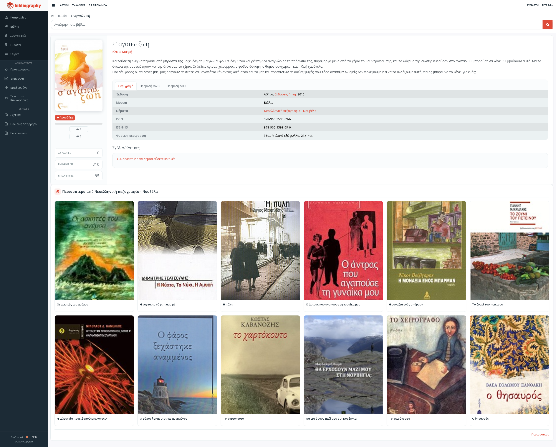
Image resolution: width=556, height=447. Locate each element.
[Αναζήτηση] (548, 24)
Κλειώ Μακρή (122, 51)
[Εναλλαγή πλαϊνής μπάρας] (53, 5)
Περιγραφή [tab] (125, 86)
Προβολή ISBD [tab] (176, 86)
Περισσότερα (540, 434)
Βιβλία (62, 16)
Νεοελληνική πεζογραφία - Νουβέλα (290, 111)
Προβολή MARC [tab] (150, 86)
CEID (34, 437)
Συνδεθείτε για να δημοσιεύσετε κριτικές (146, 159)
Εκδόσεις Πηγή (285, 94)
